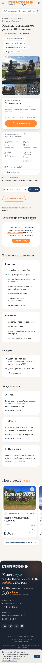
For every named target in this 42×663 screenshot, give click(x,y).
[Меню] (3, 3)
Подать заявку (21, 241)
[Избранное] (39, 3)
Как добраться (13, 172)
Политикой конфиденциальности (11, 659)
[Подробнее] (32, 532)
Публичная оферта (21, 642)
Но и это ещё (16, 480)
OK (37, 656)
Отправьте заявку (15, 233)
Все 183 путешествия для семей (19, 542)
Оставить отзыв (16, 198)
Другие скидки (14, 373)
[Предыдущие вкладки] (5, 189)
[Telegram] (10, 626)
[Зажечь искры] (37, 565)
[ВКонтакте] (4, 626)
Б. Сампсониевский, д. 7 (11, 603)
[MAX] (22, 626)
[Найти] (37, 11)
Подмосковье (13, 514)
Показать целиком (13, 410)
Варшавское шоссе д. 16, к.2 (13, 615)
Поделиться (27, 33)
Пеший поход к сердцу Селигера (16, 519)
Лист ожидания (23, 123)
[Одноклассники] (16, 626)
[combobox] (19, 11)
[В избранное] (32, 489)
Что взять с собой (14, 167)
